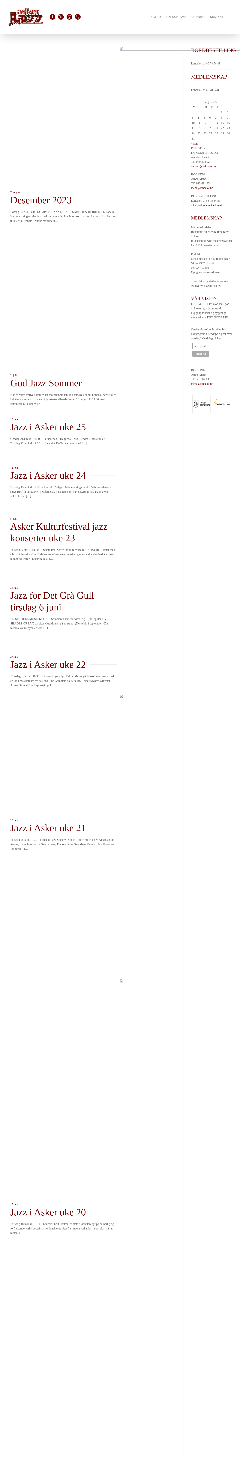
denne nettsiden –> (211, 205)
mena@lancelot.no (202, 187)
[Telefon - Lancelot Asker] (78, 17)
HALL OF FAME (176, 17)
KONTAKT (216, 17)
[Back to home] (26, 16)
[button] (230, 16)
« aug (194, 143)
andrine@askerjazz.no (204, 166)
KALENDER (198, 17)
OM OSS (156, 17)
